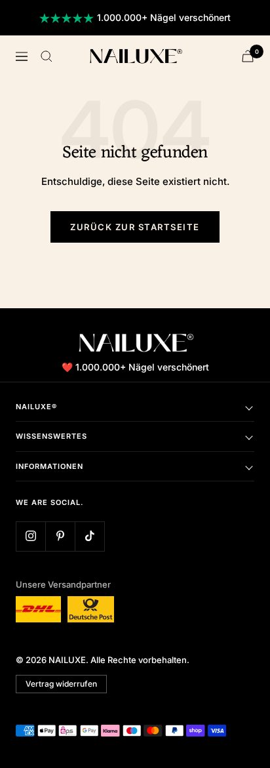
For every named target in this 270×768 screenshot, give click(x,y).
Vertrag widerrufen (61, 684)
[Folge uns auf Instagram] (30, 536)
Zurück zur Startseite (135, 227)
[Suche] (46, 56)
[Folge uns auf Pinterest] (60, 536)
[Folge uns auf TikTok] (89, 536)
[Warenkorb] (247, 56)
